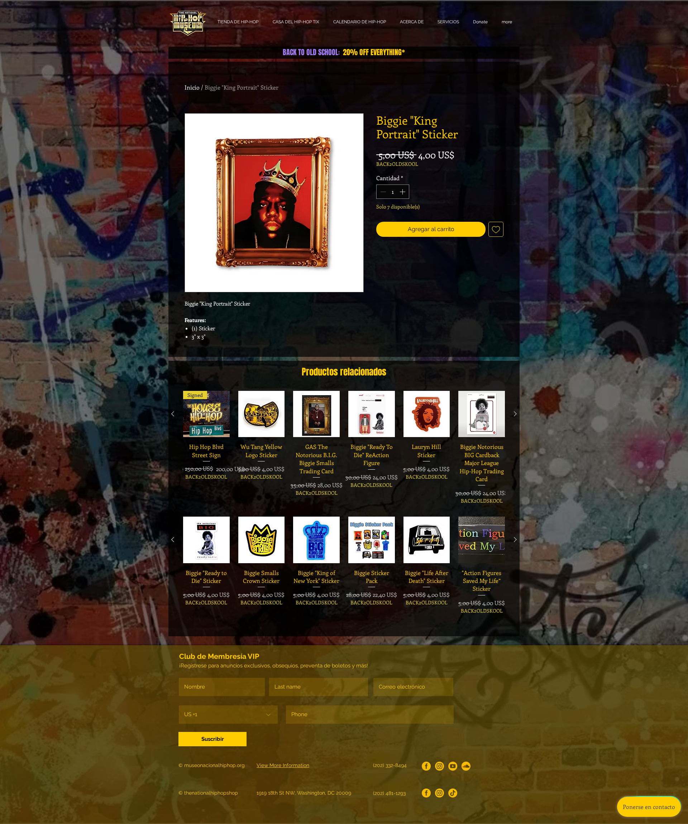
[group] (344, 448)
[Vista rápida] (261, 414)
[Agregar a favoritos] (495, 229)
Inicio (192, 87)
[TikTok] (452, 793)
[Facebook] (426, 766)
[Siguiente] (515, 413)
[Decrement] (382, 191)
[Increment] (403, 191)
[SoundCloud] (466, 766)
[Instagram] (439, 766)
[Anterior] (172, 413)
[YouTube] (452, 766)
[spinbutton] (392, 191)
